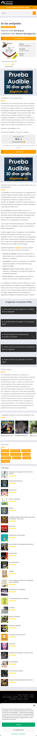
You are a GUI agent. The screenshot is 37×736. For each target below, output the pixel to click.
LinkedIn (19, 699)
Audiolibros (9, 20)
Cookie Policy (14, 734)
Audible (18, 248)
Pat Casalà (26, 454)
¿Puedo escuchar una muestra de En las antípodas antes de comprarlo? (18, 348)
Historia (12, 27)
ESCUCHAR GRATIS (20, 38)
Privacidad (22, 734)
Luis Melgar (5, 461)
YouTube (31, 697)
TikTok (26, 697)
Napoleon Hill (6, 458)
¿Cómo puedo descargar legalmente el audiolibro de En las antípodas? (18, 310)
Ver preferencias (18, 730)
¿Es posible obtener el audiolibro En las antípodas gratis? (18, 323)
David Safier (26, 451)
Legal (19, 695)
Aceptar (18, 724)
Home (2, 20)
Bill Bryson (5, 451)
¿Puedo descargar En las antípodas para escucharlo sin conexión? (15, 335)
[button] (34, 705)
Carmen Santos (15, 454)
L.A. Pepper (26, 458)
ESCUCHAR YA (20, 152)
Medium (25, 699)
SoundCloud (12, 699)
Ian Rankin (5, 454)
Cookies (31, 695)
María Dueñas (15, 451)
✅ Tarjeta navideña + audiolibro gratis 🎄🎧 (18, 7)
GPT (21, 697)
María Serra (16, 458)
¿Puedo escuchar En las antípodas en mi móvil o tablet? (17, 361)
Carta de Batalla (6, 697)
